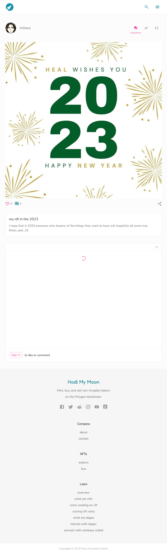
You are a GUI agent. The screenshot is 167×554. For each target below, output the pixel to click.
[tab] (135, 28)
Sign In (16, 355)
